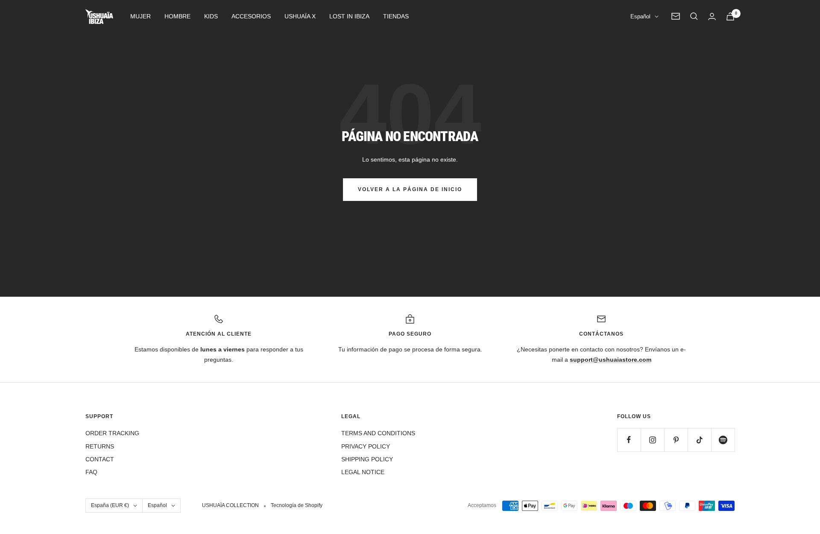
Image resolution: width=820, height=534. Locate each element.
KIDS (211, 16)
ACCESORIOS (251, 16)
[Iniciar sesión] (712, 16)
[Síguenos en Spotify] (723, 439)
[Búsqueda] (694, 16)
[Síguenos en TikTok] (699, 439)
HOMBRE (177, 16)
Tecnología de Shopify (296, 505)
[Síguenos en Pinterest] (676, 439)
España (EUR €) (110, 505)
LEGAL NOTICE (362, 472)
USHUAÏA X (300, 16)
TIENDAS (396, 16)
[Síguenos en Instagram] (652, 439)
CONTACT (99, 459)
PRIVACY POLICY (365, 446)
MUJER (140, 16)
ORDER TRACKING (112, 433)
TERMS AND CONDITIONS (378, 433)
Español (640, 16)
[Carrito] (730, 16)
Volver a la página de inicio (410, 189)
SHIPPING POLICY (367, 459)
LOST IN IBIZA (349, 16)
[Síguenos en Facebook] (629, 439)
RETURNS (99, 446)
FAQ (91, 472)
